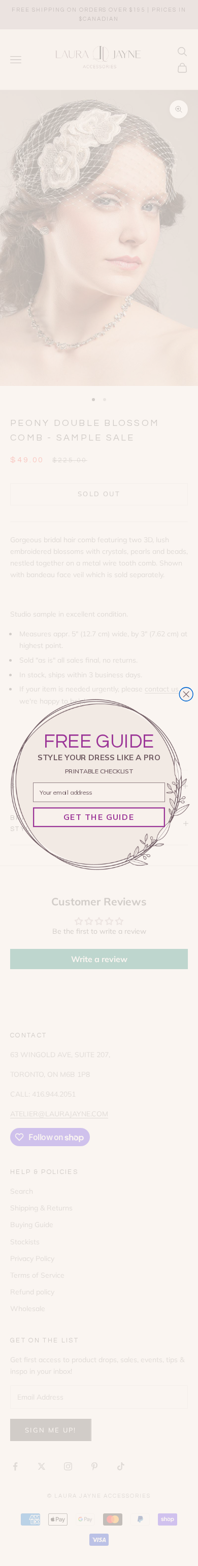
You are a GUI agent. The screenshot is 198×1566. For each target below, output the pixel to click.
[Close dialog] (186, 694)
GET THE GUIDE (98, 816)
